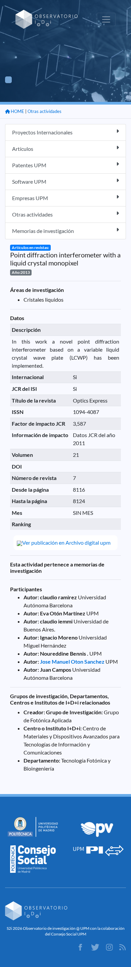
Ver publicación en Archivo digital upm (66, 542)
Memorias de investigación (43, 231)
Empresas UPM (30, 198)
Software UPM (29, 181)
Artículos (22, 148)
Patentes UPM (29, 165)
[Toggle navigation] (106, 19)
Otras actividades (44, 111)
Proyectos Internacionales (42, 132)
